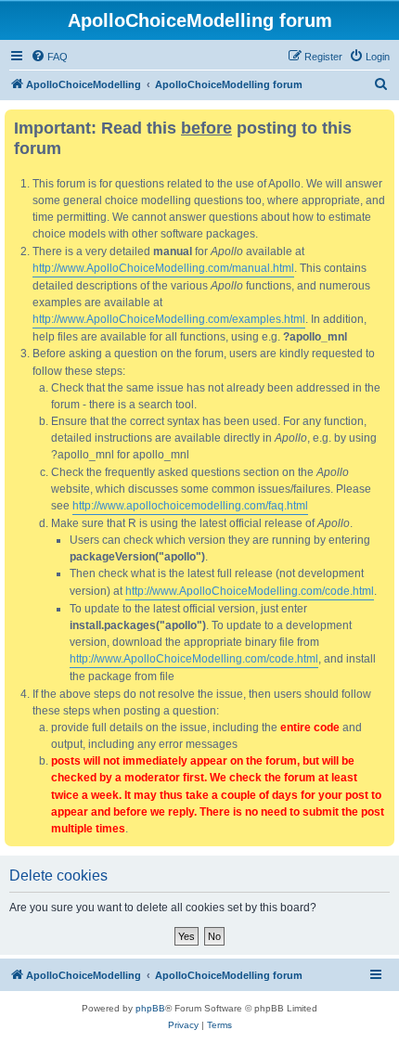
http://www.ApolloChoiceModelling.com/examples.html (168, 319)
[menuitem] (49, 56)
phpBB (150, 1008)
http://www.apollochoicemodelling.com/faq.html (190, 505)
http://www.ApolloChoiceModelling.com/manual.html (163, 268)
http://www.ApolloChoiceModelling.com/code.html (249, 591)
